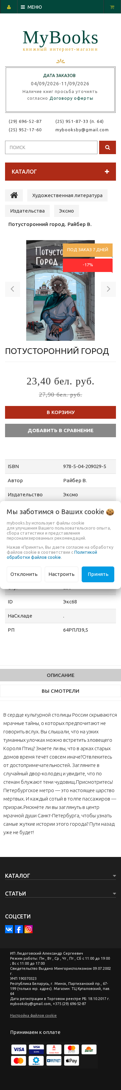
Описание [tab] (61, 675)
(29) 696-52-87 (25, 121)
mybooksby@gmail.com (83, 129)
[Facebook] (19, 929)
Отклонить (24, 574)
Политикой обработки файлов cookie (52, 554)
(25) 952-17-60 (25, 129)
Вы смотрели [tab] (60, 691)
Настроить (61, 574)
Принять (98, 574)
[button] (12, 290)
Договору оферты (71, 98)
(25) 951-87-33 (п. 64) (79, 121)
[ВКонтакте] (9, 929)
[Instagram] (29, 929)
